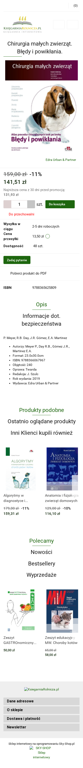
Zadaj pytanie (17, 260)
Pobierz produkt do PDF (28, 273)
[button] (41, 701)
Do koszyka (57, 204)
